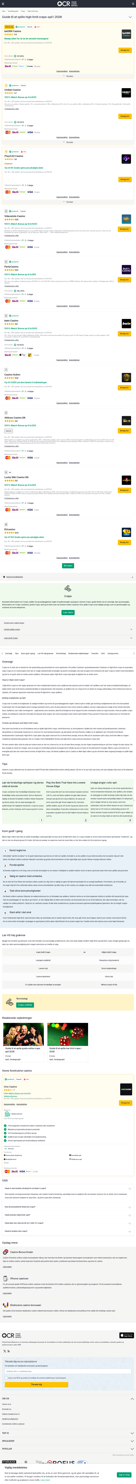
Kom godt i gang (28, 653)
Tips (16, 653)
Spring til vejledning (14, 577)
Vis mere (68, 565)
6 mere (36, 247)
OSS (103, 653)
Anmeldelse (74, 71)
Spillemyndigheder (10, 1419)
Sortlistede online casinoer (13, 1424)
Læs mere (45, 1480)
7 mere (36, 355)
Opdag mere (112, 653)
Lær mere (68, 612)
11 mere (37, 192)
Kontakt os (6, 1409)
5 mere (35, 1171)
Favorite (94, 653)
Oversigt (8, 653)
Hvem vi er (6, 1404)
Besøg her (125, 1103)
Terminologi (61, 653)
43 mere (37, 553)
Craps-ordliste (25, 1005)
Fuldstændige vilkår (12, 109)
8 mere (36, 301)
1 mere (36, 510)
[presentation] (133, 800)
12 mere (37, 398)
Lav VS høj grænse (45, 653)
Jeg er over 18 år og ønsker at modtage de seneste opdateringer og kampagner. (37, 1378)
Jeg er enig (124, 1474)
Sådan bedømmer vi (11, 1414)
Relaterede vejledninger (78, 653)
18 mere (37, 132)
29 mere (37, 66)
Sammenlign (62, 71)
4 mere (36, 458)
